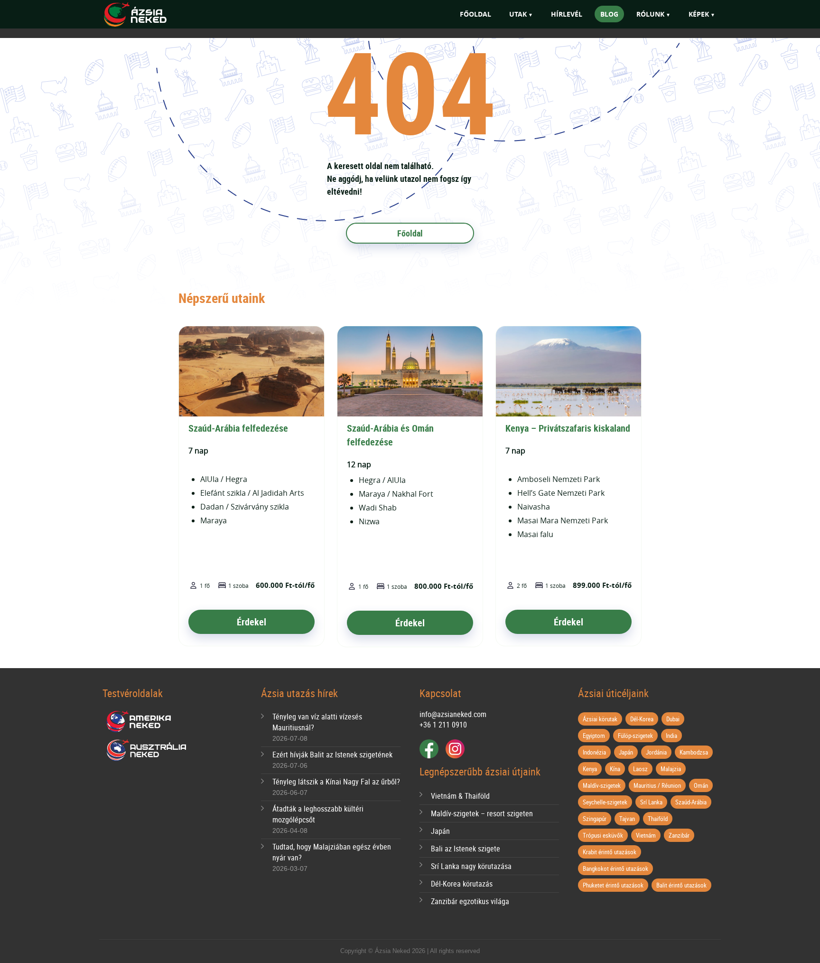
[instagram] (455, 748)
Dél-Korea (641, 719)
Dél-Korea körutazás (462, 883)
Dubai (673, 719)
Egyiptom (594, 735)
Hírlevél (566, 14)
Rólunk (650, 14)
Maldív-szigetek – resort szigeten (482, 813)
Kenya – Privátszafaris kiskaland (567, 428)
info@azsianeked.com (452, 714)
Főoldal (475, 14)
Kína (615, 769)
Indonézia (594, 752)
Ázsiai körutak (600, 719)
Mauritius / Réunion (657, 785)
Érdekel (251, 621)
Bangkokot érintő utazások (615, 868)
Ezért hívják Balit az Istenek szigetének (332, 754)
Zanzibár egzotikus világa (470, 901)
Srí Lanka (651, 802)
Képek (699, 14)
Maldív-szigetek (602, 785)
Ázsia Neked (149, 15)
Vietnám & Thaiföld (460, 796)
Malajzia (671, 769)
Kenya (590, 769)
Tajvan (627, 818)
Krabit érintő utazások (609, 852)
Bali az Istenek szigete (465, 848)
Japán (440, 831)
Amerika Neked (142, 722)
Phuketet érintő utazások (613, 885)
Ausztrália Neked (147, 750)
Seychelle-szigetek (605, 802)
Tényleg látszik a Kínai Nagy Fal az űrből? (336, 781)
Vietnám (646, 835)
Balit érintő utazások (681, 885)
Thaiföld (658, 818)
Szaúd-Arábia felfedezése (238, 428)
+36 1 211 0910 (443, 724)
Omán (701, 785)
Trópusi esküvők (603, 835)
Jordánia (656, 752)
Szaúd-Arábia (691, 802)
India (671, 735)
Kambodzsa (694, 752)
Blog (609, 14)
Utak (518, 14)
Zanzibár (679, 835)
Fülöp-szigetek (635, 735)
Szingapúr (594, 818)
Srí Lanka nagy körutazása (471, 866)
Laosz (640, 769)
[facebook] (428, 748)
